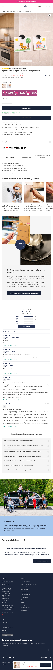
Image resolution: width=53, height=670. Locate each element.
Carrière (23, 600)
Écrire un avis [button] (26, 326)
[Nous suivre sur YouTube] (10, 657)
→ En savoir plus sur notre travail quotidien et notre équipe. (24, 293)
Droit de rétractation (7, 627)
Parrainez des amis (25, 607)
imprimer (4, 632)
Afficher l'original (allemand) (12, 345)
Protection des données (8, 625)
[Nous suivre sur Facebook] (3, 657)
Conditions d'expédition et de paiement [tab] (42, 156)
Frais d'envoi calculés (13, 77)
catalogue (23, 605)
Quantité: (4, 98)
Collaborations (24, 610)
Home (3, 11)
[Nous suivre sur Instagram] (7, 657)
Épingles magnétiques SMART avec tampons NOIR (30, 663)
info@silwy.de (5, 584)
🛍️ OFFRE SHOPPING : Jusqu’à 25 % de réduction (26, 1)
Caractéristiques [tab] (10, 157)
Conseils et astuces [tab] (26, 157)
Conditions (5, 622)
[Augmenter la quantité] (10, 101)
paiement (4, 630)
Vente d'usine (24, 597)
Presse (22, 602)
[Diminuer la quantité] (4, 101)
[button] (39, 7)
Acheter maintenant (26, 117)
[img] (6, 335)
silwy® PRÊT (24, 587)
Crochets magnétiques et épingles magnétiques (19, 11)
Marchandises (24, 592)
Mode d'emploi (24, 589)
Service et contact (25, 594)
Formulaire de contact (7, 581)
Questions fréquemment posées (29, 584)
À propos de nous (25, 581)
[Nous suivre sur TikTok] (14, 657)
